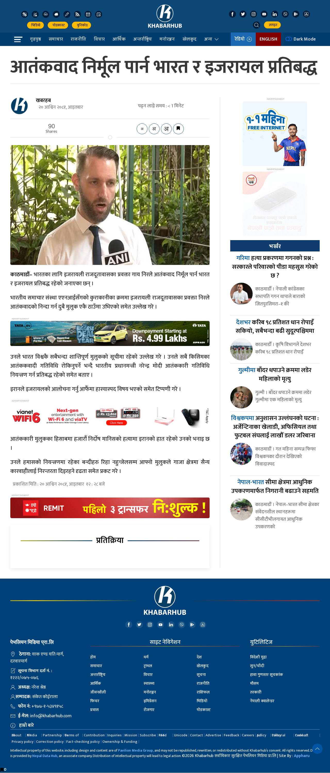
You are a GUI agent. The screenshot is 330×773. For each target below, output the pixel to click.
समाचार (56, 39)
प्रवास (94, 709)
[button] (256, 25)
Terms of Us (71, 735)
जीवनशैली (98, 692)
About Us (16, 735)
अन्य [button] (208, 39)
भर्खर (275, 246)
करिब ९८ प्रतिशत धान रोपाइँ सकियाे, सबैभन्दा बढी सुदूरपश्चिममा (275, 326)
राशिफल (203, 692)
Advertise (213, 735)
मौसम (254, 683)
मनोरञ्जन (167, 39)
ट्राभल (148, 665)
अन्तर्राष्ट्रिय (142, 39)
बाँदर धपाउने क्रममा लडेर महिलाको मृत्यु (274, 374)
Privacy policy (23, 742)
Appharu (302, 755)
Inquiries (114, 735)
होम (93, 657)
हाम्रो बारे (26, 725)
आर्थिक (119, 39)
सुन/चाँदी (257, 665)
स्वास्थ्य (149, 683)
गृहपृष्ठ (35, 39)
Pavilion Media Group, (136, 750)
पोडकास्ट (58, 25)
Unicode (180, 735)
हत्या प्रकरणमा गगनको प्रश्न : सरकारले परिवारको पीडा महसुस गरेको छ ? (275, 267)
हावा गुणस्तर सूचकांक (266, 674)
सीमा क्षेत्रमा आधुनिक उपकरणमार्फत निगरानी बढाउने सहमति (275, 486)
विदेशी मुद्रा (258, 657)
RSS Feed (163, 735)
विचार (99, 39)
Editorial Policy (278, 735)
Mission (130, 735)
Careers (248, 735)
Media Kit (32, 735)
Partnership (52, 735)
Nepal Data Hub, (45, 756)
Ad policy (261, 735)
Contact (196, 735)
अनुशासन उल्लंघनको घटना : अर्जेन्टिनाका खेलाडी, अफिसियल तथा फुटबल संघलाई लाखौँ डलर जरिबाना (275, 427)
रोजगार (149, 709)
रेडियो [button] (241, 39)
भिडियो (35, 25)
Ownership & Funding (119, 742)
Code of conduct (301, 735)
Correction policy (50, 742)
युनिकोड (81, 25)
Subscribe (148, 735)
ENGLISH (268, 39)
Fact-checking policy (83, 742)
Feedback (231, 735)
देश (199, 657)
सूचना (201, 674)
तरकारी (255, 692)
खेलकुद (189, 39)
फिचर (94, 701)
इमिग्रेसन (150, 701)
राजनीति (78, 39)
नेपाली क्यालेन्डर (262, 701)
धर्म (146, 657)
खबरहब (43, 100)
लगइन (272, 25)
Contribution (94, 735)
